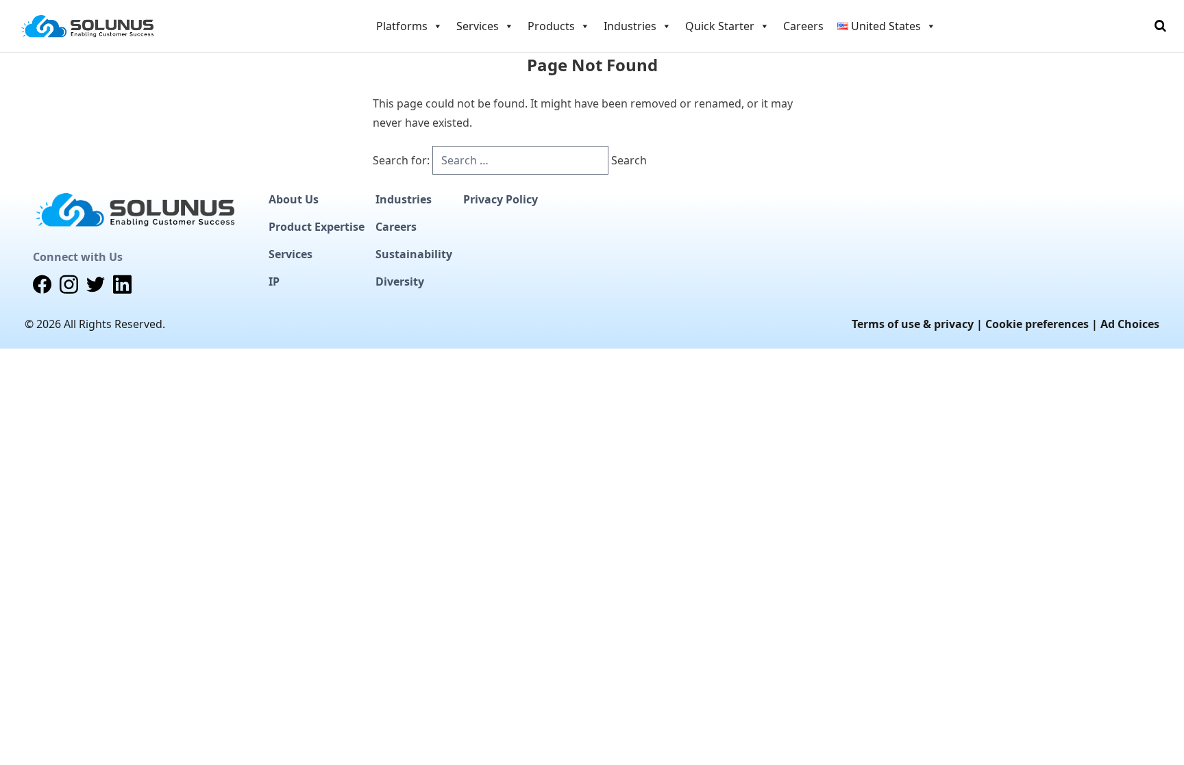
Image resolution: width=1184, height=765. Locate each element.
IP (274, 281)
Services (290, 254)
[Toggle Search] (1160, 26)
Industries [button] (630, 26)
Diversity (399, 281)
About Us (294, 199)
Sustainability (413, 254)
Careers (803, 26)
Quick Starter (719, 26)
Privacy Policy (500, 199)
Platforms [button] (402, 26)
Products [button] (551, 26)
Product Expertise (317, 226)
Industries (403, 199)
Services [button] (477, 26)
